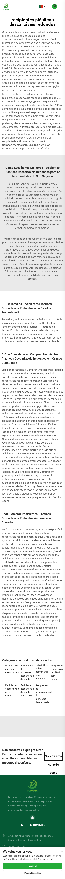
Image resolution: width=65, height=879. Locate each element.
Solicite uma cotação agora (53, 757)
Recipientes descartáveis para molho (11, 690)
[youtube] (32, 817)
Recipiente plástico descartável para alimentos (42, 672)
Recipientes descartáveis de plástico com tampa (57, 672)
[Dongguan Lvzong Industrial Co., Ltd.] (5, 6)
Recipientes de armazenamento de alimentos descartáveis (42, 694)
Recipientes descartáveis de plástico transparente (26, 690)
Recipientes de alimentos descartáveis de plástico (26, 672)
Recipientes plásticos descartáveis (11, 669)
